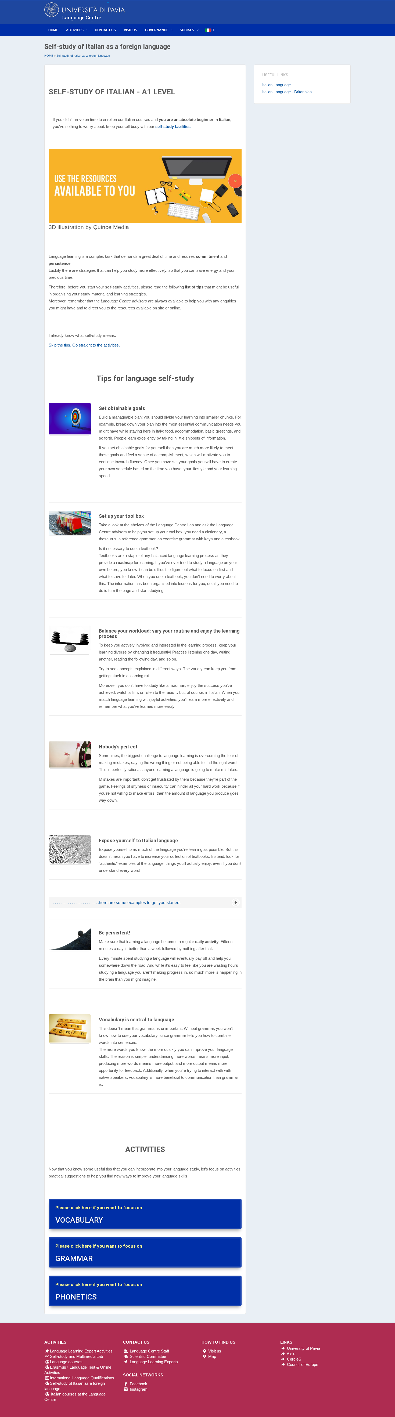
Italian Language (276, 85)
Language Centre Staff (149, 1351)
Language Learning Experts (153, 1361)
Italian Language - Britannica (287, 92)
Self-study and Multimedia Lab (76, 1356)
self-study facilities (173, 126)
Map (211, 1356)
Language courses (66, 1361)
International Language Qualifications (82, 1378)
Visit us (214, 1351)
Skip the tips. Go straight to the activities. (84, 345)
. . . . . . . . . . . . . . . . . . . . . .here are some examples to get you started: (117, 902)
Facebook (138, 1384)
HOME (48, 55)
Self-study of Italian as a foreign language (83, 55)
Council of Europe (302, 1364)
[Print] (145, 185)
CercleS (293, 1359)
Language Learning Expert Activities (81, 1351)
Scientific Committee (147, 1356)
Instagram (138, 1389)
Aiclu (290, 1353)
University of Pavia (303, 1348)
